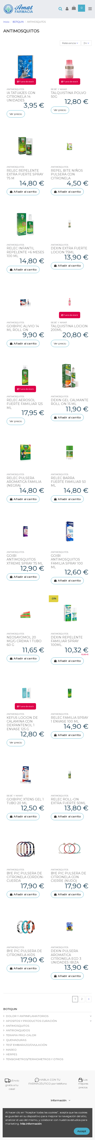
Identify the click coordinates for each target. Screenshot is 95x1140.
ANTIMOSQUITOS (17, 1025)
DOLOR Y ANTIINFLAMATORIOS (27, 1016)
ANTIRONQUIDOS (18, 1030)
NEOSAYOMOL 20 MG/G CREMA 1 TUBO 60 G (24, 641)
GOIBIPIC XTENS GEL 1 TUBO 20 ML (25, 801)
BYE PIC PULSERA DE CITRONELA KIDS (24, 953)
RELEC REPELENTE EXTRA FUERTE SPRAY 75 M (25, 174)
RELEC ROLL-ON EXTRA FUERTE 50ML (68, 801)
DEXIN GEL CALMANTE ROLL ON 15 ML (69, 402)
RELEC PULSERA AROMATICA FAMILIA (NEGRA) (24, 482)
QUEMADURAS (16, 1040)
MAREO (11, 1049)
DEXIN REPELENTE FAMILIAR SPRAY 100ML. (67, 641)
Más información (31, 1123)
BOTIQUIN (10, 1009)
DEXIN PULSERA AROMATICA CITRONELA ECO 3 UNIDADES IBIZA (66, 956)
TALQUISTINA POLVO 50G (68, 95)
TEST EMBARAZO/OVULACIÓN (26, 1044)
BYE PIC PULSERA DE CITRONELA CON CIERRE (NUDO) (68, 877)
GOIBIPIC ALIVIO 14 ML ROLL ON (23, 328)
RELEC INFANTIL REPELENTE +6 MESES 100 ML (25, 252)
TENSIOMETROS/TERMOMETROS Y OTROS (34, 1059)
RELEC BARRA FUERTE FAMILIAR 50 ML (68, 482)
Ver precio (16, 114)
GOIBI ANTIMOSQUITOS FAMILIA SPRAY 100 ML (67, 561)
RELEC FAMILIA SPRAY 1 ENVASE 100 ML (69, 719)
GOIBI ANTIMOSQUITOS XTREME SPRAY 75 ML (25, 559)
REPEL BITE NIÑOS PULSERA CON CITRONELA (67, 174)
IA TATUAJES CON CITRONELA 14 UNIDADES (21, 97)
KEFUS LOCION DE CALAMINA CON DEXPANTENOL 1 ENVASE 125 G (22, 723)
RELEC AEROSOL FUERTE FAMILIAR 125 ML (25, 404)
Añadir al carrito (25, 191)
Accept (81, 1131)
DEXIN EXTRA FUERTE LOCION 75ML (69, 250)
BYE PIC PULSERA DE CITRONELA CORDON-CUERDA (25, 877)
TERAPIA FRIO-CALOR (21, 1035)
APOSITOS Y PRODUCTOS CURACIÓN (31, 1020)
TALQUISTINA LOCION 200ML (69, 328)
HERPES (11, 1054)
